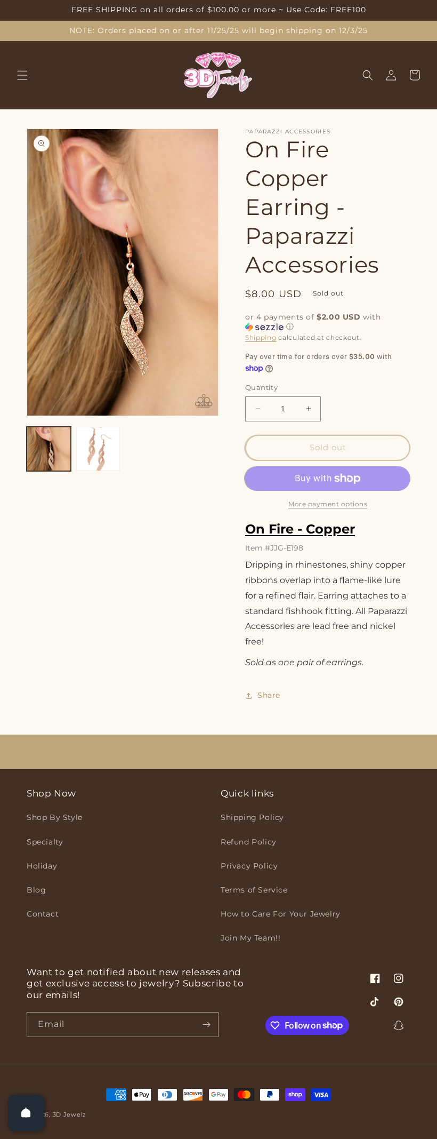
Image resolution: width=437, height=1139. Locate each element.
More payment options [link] (327, 504)
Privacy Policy (249, 866)
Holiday (42, 866)
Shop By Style (55, 817)
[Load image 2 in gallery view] (98, 449)
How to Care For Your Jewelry (281, 914)
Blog (36, 890)
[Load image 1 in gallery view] (49, 449)
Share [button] (268, 695)
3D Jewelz (69, 1114)
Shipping (261, 337)
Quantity (261, 387)
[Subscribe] (206, 1024)
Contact (43, 914)
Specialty (45, 842)
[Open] (26, 1113)
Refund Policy (249, 842)
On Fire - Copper (300, 529)
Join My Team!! (250, 938)
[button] (22, 75)
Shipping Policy (252, 817)
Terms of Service (254, 890)
